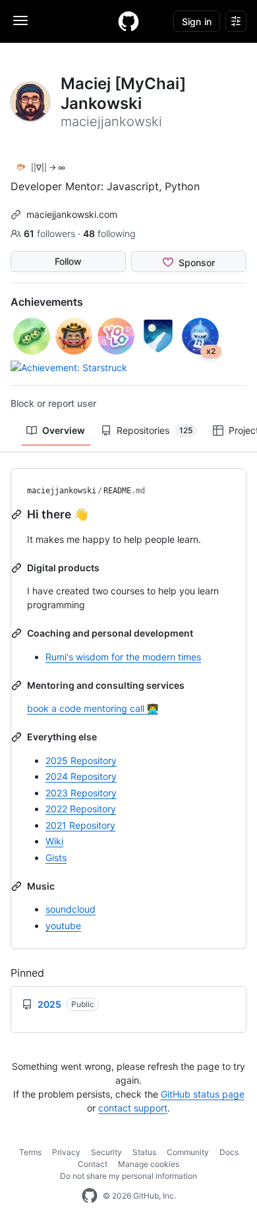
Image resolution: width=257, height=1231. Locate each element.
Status (144, 1152)
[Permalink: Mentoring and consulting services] (18, 685)
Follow (68, 261)
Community (188, 1152)
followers (51, 233)
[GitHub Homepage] (90, 1196)
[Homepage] (128, 21)
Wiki (54, 841)
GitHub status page (202, 1094)
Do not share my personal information (128, 1176)
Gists (56, 857)
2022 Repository (80, 808)
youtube (63, 925)
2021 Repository (80, 825)
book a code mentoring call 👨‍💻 (92, 708)
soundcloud (70, 909)
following (109, 233)
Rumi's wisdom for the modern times (123, 656)
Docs (229, 1152)
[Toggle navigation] (20, 20)
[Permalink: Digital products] (18, 568)
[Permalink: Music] (18, 886)
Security (106, 1152)
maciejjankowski (61, 490)
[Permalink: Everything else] (18, 737)
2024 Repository (81, 776)
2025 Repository (81, 760)
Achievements (47, 301)
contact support (132, 1107)
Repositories (154, 430)
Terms (30, 1152)
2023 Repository (81, 792)
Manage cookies (148, 1164)
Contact (92, 1164)
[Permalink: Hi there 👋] (18, 514)
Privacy (66, 1152)
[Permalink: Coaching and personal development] (18, 633)
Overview (63, 430)
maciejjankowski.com (71, 214)
